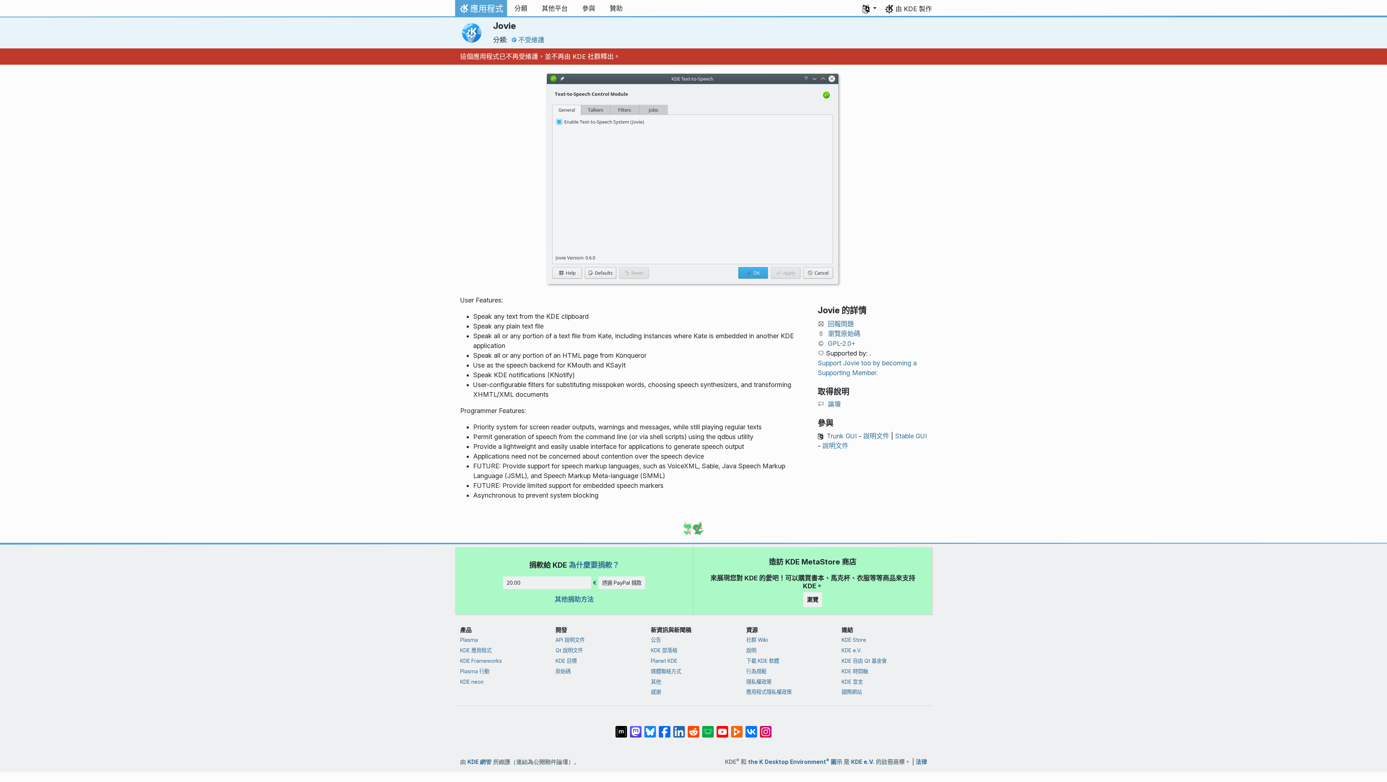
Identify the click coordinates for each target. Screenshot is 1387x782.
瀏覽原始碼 (844, 334)
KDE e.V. (851, 650)
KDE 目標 (566, 661)
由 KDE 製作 (913, 9)
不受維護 (531, 40)
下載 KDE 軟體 (762, 661)
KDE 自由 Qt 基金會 (864, 661)
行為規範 (756, 671)
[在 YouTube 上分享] (722, 728)
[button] (869, 8)
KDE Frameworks (481, 661)
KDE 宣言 (852, 682)
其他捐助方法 (574, 599)
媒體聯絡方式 (666, 671)
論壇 (834, 404)
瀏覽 (812, 599)
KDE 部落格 (664, 650)
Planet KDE (664, 661)
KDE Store (854, 640)
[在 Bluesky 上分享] (650, 728)
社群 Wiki (757, 640)
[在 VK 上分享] (751, 728)
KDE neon (472, 682)
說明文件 (876, 436)
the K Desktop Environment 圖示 (795, 762)
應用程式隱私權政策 (769, 692)
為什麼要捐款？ (594, 565)
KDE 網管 (479, 762)
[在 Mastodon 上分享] (635, 728)
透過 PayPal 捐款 (621, 583)
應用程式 (481, 10)
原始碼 (563, 671)
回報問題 (841, 324)
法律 (921, 762)
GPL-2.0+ (842, 343)
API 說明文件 (570, 640)
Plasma (469, 640)
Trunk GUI (842, 436)
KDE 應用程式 (476, 650)
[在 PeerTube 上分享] (737, 728)
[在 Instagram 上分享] (766, 728)
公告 (656, 640)
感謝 (656, 692)
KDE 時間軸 (855, 671)
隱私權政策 (759, 682)
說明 (751, 650)
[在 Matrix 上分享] (621, 728)
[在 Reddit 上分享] (693, 728)
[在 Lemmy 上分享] (708, 728)
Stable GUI (911, 436)
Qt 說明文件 (569, 650)
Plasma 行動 (474, 671)
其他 (656, 682)
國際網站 (852, 692)
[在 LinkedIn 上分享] (679, 728)
